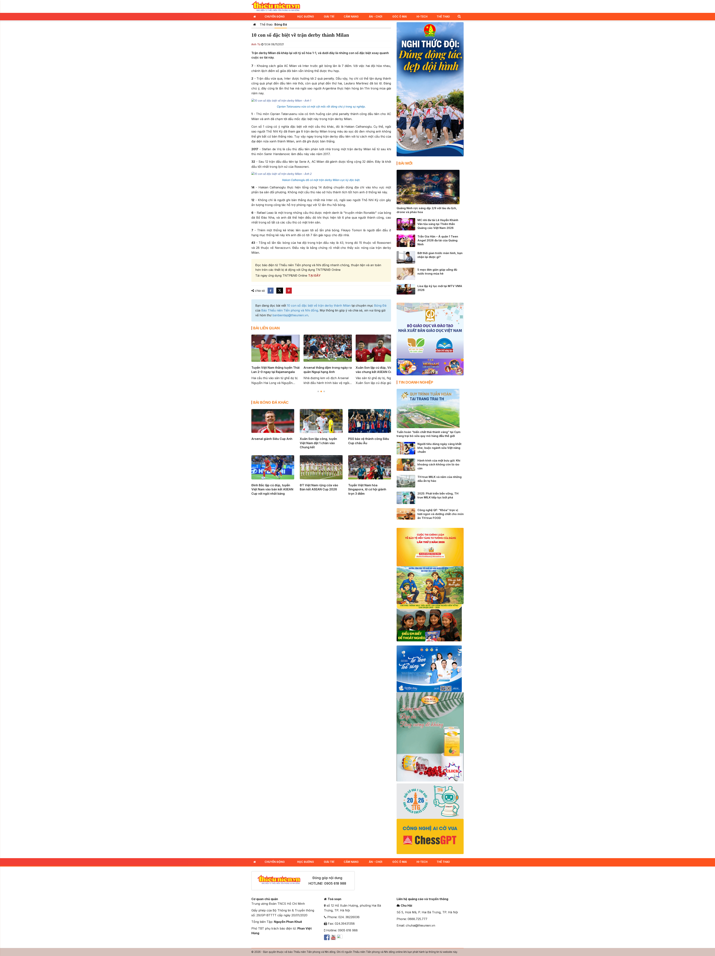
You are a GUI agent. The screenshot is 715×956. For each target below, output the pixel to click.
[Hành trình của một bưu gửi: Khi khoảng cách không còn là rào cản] (406, 464)
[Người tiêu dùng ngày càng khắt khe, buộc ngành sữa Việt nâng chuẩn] (406, 448)
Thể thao (443, 16)
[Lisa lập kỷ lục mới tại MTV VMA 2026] (406, 289)
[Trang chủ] (254, 24)
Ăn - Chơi (375, 16)
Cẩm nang (351, 16)
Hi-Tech (422, 16)
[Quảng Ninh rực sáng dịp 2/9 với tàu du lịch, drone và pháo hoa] (428, 187)
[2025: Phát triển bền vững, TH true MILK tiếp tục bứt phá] (406, 497)
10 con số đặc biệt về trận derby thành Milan (319, 305)
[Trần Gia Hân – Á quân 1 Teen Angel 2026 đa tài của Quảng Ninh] (406, 240)
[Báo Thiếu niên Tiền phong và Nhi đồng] (275, 6)
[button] (459, 16)
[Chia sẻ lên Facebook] (271, 291)
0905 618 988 (335, 883)
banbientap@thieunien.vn (290, 315)
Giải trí (329, 16)
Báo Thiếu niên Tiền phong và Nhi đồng (289, 310)
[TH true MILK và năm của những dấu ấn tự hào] (406, 481)
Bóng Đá (280, 24)
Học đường (305, 16)
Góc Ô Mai (399, 16)
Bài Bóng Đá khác (271, 402)
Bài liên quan (266, 328)
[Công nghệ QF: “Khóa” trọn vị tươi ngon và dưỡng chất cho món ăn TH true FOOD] (406, 513)
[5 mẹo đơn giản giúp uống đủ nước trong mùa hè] (406, 273)
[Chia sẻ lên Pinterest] (289, 291)
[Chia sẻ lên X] (279, 291)
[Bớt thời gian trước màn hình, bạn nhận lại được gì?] (406, 257)
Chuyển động (275, 16)
